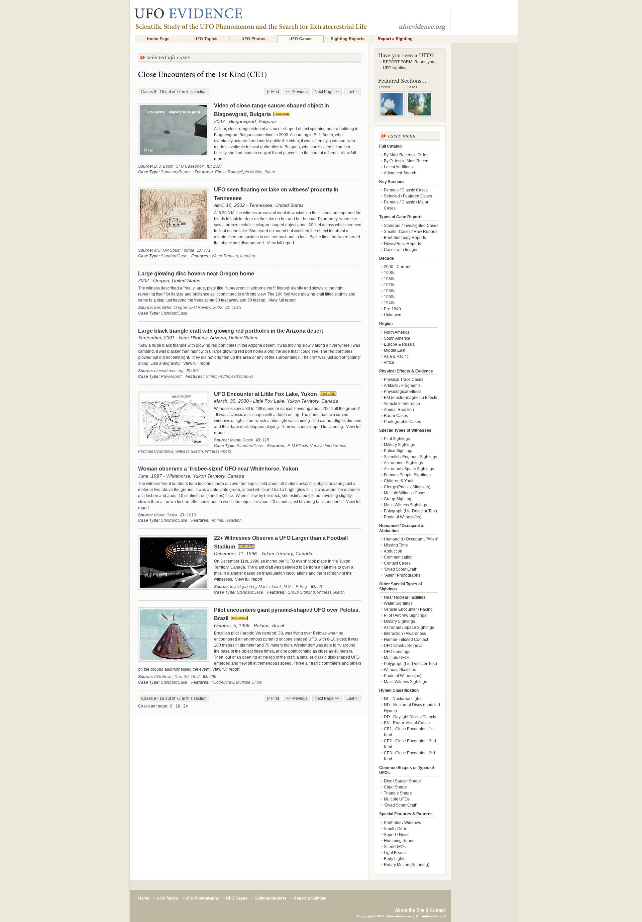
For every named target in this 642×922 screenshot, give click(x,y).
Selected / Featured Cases (408, 196)
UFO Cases (237, 898)
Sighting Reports (271, 898)
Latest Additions (398, 167)
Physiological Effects (402, 391)
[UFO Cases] (301, 39)
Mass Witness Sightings (405, 505)
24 (185, 706)
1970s (389, 284)
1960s (389, 290)
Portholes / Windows (402, 822)
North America (397, 332)
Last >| (352, 91)
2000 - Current (397, 266)
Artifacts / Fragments (402, 385)
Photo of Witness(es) (402, 517)
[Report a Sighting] (395, 39)
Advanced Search (400, 173)
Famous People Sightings (407, 475)
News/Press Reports (402, 243)
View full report (280, 243)
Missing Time (396, 545)
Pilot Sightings (397, 438)
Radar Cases (396, 415)
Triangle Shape (398, 793)
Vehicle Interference (402, 403)
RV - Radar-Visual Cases (407, 723)
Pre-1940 (392, 309)
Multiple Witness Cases (405, 493)
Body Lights (394, 858)
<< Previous (297, 91)
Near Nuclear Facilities (404, 597)
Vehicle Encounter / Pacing (408, 609)
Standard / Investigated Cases (411, 225)
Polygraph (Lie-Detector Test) (410, 511)
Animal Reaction (399, 409)
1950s (389, 297)
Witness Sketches (400, 669)
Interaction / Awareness (405, 633)
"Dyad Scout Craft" (400, 569)
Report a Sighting (310, 898)
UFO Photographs (202, 898)
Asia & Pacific (396, 356)
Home (143, 898)
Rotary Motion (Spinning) (406, 864)
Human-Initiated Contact (406, 639)
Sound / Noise (397, 834)
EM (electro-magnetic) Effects (410, 397)
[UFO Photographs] (253, 39)
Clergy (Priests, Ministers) (407, 487)
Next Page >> (327, 91)
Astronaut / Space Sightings (409, 469)
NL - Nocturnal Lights (403, 698)
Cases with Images (401, 249)
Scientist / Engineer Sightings (410, 456)
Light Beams (395, 852)
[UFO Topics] (206, 39)
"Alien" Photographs (402, 575)
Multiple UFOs (397, 657)
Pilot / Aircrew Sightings (405, 615)
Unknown (392, 315)
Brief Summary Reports (405, 237)
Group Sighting (397, 499)
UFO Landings (397, 651)
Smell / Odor (395, 828)
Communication (398, 557)
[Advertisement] (484, 162)
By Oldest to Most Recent (406, 161)
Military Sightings (399, 444)
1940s (389, 303)
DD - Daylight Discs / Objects (410, 717)
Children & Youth (399, 481)
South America (397, 338)
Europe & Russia (399, 344)
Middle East (394, 350)
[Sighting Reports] (347, 39)
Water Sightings (398, 603)
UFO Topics (167, 898)
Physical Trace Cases (403, 379)
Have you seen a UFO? (406, 55)
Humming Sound (399, 840)
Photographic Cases (402, 421)
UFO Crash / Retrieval (404, 645)
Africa (389, 362)
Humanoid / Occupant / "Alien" (411, 539)
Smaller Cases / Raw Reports (410, 231)
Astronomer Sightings (403, 462)
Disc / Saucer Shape (402, 781)
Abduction (393, 551)
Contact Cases (397, 563)
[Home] (158, 39)
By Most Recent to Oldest (406, 155)
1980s (389, 278)
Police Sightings (398, 450)
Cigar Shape (395, 787)
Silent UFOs (395, 846)
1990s (389, 272)
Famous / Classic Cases (406, 190)
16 (178, 706)
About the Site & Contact (420, 910)
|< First (273, 91)
